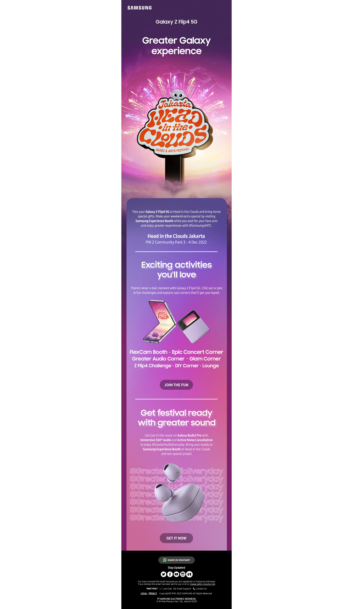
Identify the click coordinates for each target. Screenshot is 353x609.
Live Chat (167, 588)
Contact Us (201, 588)
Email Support (184, 588)
